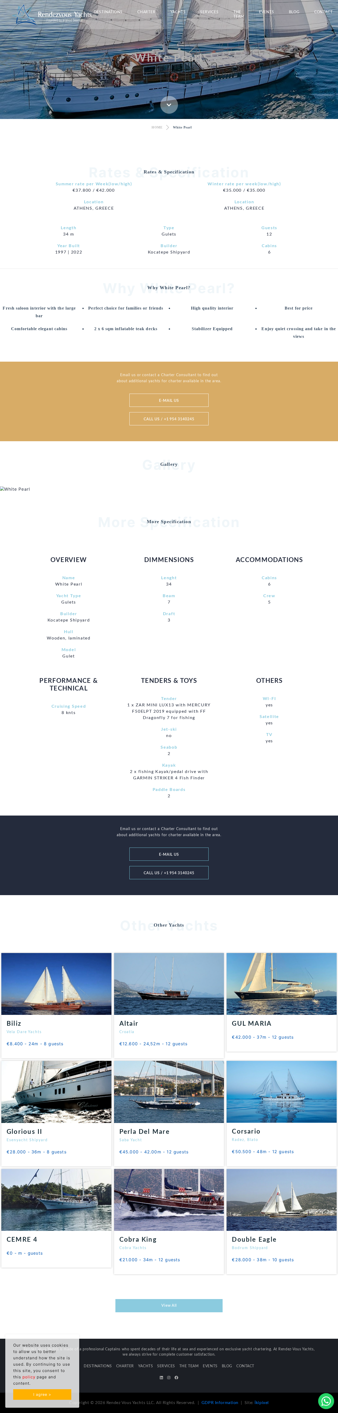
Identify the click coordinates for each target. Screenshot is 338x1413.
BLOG (294, 12)
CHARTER (146, 12)
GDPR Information (219, 1403)
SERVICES (209, 12)
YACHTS (178, 12)
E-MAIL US (169, 401)
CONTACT (323, 12)
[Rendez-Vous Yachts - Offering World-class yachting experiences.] (52, 14)
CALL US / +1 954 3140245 (169, 419)
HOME (157, 127)
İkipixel (262, 1403)
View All (169, 1306)
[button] (25, 489)
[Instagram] (168, 1378)
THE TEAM (238, 14)
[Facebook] (176, 1378)
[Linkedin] (161, 1378)
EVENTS (266, 12)
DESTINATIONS (108, 12)
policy (28, 1376)
